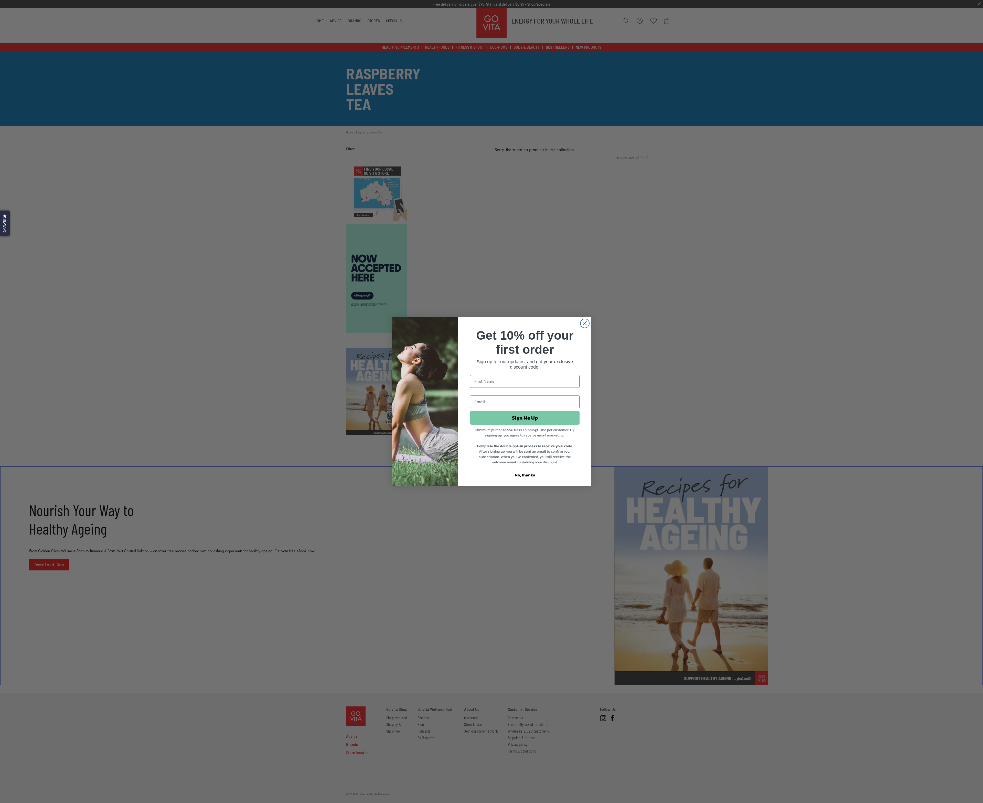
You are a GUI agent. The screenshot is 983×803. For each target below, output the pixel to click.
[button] (5, 223)
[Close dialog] (584, 323)
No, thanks (525, 475)
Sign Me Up (525, 418)
